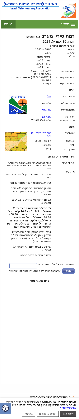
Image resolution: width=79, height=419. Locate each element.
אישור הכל (68, 413)
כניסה (8, 24)
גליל (49, 96)
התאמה (29, 413)
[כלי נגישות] (5, 408)
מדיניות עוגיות (68, 408)
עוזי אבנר (46, 110)
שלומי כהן (46, 117)
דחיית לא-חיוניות (47, 413)
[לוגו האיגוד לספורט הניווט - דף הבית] (68, 17)
